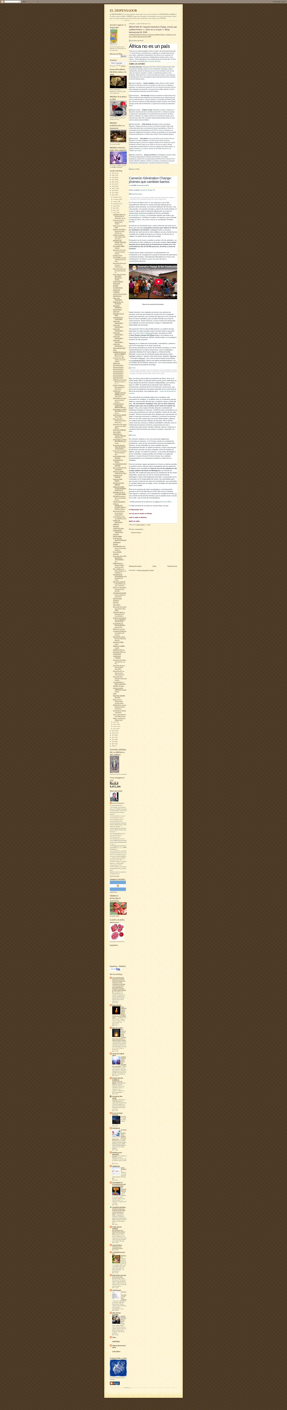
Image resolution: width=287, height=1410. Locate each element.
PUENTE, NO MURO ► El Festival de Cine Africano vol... (119, 231)
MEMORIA (116, 526)
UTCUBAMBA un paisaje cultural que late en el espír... (119, 259)
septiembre (116, 203)
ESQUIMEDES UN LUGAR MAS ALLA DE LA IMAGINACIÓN (119, 1184)
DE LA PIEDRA (117, 552)
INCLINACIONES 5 (118, 369)
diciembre (116, 197)
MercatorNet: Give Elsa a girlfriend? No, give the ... (119, 661)
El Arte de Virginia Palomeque (117, 1114)
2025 (113, 175)
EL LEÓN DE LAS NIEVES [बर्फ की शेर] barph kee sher (119, 625)
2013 (113, 735)
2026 (113, 173)
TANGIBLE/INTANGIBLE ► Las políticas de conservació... (119, 594)
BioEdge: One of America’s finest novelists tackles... (118, 701)
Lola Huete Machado (154, 61)
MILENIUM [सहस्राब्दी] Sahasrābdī (119, 696)
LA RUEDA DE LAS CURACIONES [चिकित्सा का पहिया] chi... (119, 405)
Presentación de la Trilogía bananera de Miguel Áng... (120, 452)
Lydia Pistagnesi (116, 1290)
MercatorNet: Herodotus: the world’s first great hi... (119, 270)
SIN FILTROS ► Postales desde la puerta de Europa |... (119, 399)
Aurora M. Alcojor (146, 190)
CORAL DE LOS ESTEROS (117, 1228)
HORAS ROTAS (116, 1005)
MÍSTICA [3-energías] (119, 629)
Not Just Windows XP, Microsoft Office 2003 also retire (118, 1231)
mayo (114, 212)
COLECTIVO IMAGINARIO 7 (118, 322)
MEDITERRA (116, 1341)
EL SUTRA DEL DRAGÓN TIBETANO (119, 539)
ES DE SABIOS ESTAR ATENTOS (119, 457)
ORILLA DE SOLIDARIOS (117, 299)
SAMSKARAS (117, 542)
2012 (113, 737)
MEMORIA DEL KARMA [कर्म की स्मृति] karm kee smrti (119, 242)
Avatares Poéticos (117, 1245)
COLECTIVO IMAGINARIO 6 (118, 326)
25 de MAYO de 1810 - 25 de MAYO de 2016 (119, 517)
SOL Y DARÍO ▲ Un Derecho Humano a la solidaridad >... (119, 570)
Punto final (115, 1156)
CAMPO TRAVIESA (118, 528)
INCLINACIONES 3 (118, 373)
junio (114, 210)
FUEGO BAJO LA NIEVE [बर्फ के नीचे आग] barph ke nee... (120, 441)
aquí (135, 150)
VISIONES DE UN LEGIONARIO (118, 318)
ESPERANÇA (123, 1256)
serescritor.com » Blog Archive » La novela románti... (119, 359)
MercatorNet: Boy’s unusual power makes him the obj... (119, 420)
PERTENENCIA (117, 296)
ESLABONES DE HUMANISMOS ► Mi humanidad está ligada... (120, 577)
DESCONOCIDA (117, 598)
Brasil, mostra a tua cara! (119, 1275)
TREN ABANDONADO (119, 348)
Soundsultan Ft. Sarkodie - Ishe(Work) (119, 711)
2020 (113, 186)
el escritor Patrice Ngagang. (142, 333)
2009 (113, 744)
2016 (113, 195)
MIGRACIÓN (116, 283)
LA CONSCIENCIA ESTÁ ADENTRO (120, 464)
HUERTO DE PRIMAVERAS (118, 521)
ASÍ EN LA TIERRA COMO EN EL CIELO (119, 472)
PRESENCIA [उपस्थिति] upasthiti (119, 647)
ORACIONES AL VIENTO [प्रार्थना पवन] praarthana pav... (119, 435)
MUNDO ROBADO (118, 281)
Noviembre (115, 1099)
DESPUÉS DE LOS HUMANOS (118, 303)
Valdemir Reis (116, 1166)
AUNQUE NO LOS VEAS (120, 294)
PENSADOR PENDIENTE (117, 306)
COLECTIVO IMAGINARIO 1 (118, 345)
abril (114, 722)
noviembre (116, 199)
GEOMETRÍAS (117, 654)
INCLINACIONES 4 (118, 371)
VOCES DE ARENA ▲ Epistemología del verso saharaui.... (119, 614)
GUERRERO (116, 292)
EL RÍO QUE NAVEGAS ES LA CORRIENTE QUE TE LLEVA (119, 619)
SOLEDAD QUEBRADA (119, 430)
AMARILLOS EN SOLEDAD (117, 476)
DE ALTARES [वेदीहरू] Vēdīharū (119, 247)
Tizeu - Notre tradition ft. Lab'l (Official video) (119, 715)
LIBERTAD (116, 524)
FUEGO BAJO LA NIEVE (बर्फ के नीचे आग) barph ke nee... (120, 411)
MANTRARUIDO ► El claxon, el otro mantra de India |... (119, 548)
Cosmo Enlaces (116, 1351)
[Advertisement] (146, 549)
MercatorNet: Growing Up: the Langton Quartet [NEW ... (119, 512)
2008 (113, 746)
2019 (113, 188)
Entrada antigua (172, 566)
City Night (123, 1116)
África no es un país (149, 46)
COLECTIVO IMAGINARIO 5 (118, 330)
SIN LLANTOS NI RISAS (123, 1189)
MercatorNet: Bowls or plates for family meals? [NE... (119, 667)
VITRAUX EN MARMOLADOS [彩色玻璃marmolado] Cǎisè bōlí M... (119, 393)
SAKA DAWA (116, 605)
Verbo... (114, 1337)
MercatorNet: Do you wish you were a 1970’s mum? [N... (118, 672)
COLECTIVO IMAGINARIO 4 (118, 333)
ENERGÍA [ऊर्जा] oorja (119, 650)
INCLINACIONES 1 (118, 378)
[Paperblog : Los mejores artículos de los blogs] (115, 971)
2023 (113, 179)
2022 (113, 182)
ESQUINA (115, 602)
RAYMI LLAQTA (117, 255)
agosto (115, 206)
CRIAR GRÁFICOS (123, 1169)
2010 (113, 741)
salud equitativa (118, 803)
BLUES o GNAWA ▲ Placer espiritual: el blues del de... (118, 387)
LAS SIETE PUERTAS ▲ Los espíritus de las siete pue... (119, 632)
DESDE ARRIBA (117, 536)
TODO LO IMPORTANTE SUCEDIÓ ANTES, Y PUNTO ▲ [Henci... (119, 506)
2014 (113, 733)
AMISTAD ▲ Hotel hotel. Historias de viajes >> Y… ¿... (120, 381)
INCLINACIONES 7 (118, 365)
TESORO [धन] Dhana (118, 686)
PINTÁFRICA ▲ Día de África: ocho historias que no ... (119, 497)
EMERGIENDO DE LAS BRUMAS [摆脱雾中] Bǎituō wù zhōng (119, 353)
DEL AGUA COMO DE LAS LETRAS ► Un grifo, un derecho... (119, 583)
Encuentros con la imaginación (117, 1153)
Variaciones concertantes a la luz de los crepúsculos (123, 1295)
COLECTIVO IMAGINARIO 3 (118, 337)
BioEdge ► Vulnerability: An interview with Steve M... (119, 589)
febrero (115, 726)
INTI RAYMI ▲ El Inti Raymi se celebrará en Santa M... (119, 638)
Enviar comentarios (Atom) (145, 570)
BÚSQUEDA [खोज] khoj (119, 652)
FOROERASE (116, 1128)
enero (114, 728)
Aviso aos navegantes (117, 1277)
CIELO (115, 350)
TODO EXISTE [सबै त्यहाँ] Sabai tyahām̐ (119, 416)
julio (114, 208)
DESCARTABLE (117, 309)
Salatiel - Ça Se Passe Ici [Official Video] (119, 719)
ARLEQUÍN (116, 311)
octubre (115, 201)
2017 (113, 193)
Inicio (154, 566)
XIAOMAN (116, 600)
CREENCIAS (116, 363)
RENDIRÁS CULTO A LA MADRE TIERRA (119, 493)
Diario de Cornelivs (117, 1028)
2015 (113, 731)
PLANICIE (116, 534)
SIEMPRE (115, 286)
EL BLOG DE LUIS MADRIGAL (117, 1079)
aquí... (140, 150)
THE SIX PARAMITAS (119, 501)
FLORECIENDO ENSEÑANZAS (118, 531)
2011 (113, 739)
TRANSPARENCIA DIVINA (118, 461)
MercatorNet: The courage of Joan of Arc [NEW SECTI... (120, 426)
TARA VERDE (117, 432)
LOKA (114, 693)
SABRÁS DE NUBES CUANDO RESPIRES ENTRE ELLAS (119, 488)
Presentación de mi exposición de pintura (117, 1247)
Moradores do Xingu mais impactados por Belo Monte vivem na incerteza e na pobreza (118, 1211)
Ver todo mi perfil (114, 876)
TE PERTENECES (118, 288)
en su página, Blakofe (146, 148)
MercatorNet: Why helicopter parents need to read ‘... (120, 678)
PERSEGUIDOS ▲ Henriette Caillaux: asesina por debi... (118, 565)
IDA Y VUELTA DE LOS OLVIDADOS (119, 468)
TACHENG (116, 554)
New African (165, 148)
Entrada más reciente (135, 566)
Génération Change (138, 215)
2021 (113, 184)
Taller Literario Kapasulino (116, 1313)
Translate (123, 66)
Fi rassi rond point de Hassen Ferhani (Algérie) (118, 221)
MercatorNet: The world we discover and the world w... (119, 251)
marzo (115, 724)
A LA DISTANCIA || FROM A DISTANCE (119, 683)
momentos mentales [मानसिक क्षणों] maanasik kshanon (119, 689)
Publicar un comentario (136, 532)
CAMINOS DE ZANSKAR (117, 657)
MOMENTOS (116, 290)
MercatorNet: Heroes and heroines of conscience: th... (119, 264)
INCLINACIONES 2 (118, 375)
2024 (113, 177)
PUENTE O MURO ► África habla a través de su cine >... (119, 236)
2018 (113, 190)
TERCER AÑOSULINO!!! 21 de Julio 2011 (123, 1319)
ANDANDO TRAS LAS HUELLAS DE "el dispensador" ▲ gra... (119, 216)
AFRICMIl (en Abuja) (156, 130)
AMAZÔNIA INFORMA (119, 1207)
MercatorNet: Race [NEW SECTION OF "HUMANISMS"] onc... (119, 558)
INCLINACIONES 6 (118, 367)
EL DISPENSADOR (123, 10)
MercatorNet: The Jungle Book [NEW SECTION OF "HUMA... (119, 276)
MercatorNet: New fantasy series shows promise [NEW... (120, 608)
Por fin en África (165, 502)
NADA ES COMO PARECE (117, 480)
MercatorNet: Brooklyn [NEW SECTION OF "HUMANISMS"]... (119, 446)
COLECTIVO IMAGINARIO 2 (118, 341)
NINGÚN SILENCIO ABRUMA (118, 484)
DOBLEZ (115, 544)
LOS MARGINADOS (118, 978)
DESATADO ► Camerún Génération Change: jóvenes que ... (119, 706)
